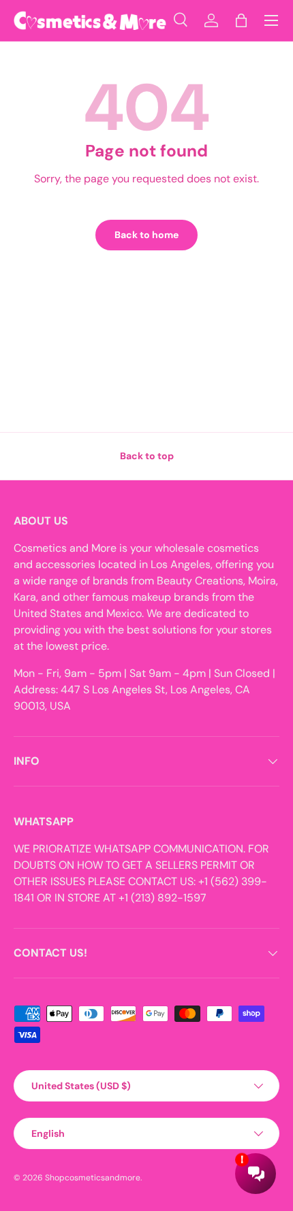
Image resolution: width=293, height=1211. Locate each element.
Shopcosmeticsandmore (92, 1177)
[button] (241, 20)
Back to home (146, 235)
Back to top (147, 456)
